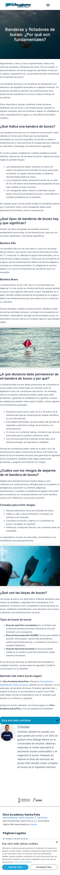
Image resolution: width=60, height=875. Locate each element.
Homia (33, 824)
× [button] (57, 842)
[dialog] (30, 857)
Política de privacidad (23, 862)
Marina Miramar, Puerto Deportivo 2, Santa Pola (25, 817)
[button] (48, 5)
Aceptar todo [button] (15, 867)
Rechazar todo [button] (43, 867)
